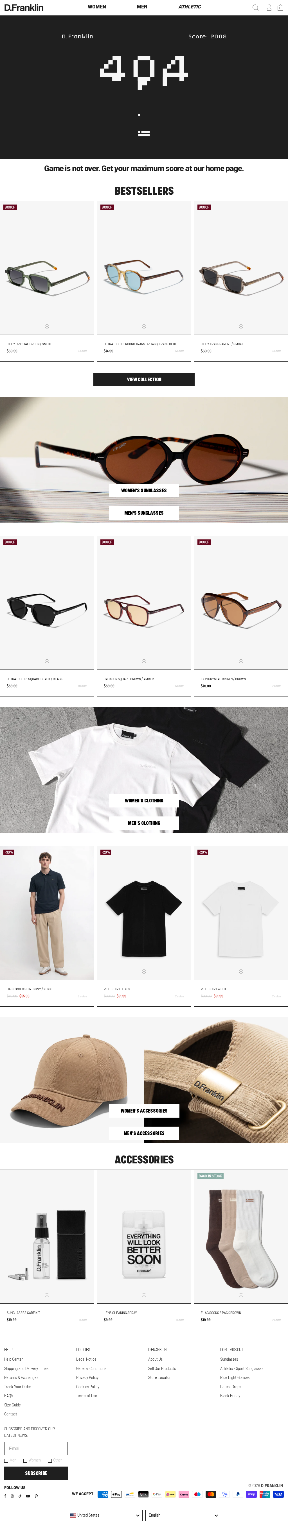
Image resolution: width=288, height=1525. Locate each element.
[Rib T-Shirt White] (241, 913)
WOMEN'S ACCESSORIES (144, 1110)
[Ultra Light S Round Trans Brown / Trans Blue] (144, 268)
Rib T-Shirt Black (117, 989)
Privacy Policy (87, 1378)
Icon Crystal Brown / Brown (223, 679)
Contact (10, 1414)
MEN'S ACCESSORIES (144, 1133)
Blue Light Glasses (234, 1378)
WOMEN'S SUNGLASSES (144, 490)
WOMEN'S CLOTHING (144, 800)
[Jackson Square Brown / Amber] (144, 603)
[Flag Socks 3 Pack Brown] (241, 1236)
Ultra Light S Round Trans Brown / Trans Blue (140, 344)
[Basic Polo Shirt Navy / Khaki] (47, 913)
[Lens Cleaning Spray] (144, 1236)
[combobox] (105, 1515)
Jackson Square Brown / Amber (129, 679)
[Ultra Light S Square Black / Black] (47, 603)
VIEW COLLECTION (144, 379)
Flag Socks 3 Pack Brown (221, 1313)
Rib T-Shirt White (214, 989)
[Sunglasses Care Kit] (47, 1236)
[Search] (255, 7)
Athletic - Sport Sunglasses (241, 1369)
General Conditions (91, 1369)
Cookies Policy (87, 1387)
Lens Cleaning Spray (120, 1313)
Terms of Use (86, 1396)
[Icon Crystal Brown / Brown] (241, 603)
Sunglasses (229, 1359)
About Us (155, 1359)
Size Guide (12, 1405)
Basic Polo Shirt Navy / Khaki (29, 989)
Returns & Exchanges (21, 1378)
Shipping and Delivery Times (26, 1369)
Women (35, 1460)
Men (13, 1460)
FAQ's (8, 1396)
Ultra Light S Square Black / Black (35, 679)
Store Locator (159, 1378)
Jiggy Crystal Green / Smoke (29, 344)
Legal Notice (86, 1359)
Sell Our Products (162, 1369)
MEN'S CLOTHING (144, 823)
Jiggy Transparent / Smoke (222, 344)
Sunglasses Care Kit (23, 1313)
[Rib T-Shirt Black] (144, 913)
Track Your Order (17, 1387)
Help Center (13, 1359)
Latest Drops (230, 1387)
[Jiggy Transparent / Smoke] (241, 268)
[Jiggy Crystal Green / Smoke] (47, 268)
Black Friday (230, 1396)
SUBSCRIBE (36, 1473)
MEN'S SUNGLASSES (144, 513)
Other (57, 1460)
